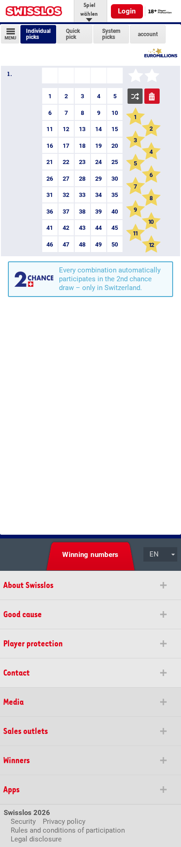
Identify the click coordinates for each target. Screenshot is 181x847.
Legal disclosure (36, 839)
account (148, 34)
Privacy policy (64, 821)
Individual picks (38, 34)
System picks (111, 34)
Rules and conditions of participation (68, 830)
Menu (10, 38)
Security (23, 821)
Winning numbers (90, 554)
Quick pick (73, 34)
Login (127, 11)
